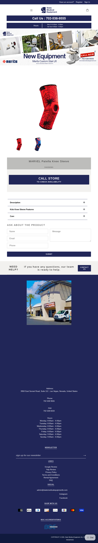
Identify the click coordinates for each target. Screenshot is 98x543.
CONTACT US (84, 268)
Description (15, 202)
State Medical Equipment (72, 537)
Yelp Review (51, 469)
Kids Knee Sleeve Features (22, 209)
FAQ (51, 480)
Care (12, 216)
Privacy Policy (51, 472)
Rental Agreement (51, 478)
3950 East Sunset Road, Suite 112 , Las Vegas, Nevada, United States (49, 391)
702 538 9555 (49, 401)
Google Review (51, 467)
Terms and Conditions (51, 475)
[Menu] (32, 10)
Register (79, 2)
